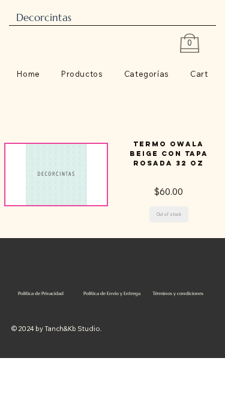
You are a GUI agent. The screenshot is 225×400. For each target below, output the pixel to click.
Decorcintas (43, 17)
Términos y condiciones (177, 293)
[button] (168, 214)
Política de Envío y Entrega (111, 293)
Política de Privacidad (41, 293)
